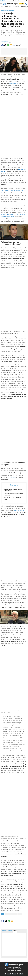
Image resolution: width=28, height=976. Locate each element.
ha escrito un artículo (19, 510)
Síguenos (18, 45)
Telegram (20, 974)
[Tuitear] (5, 45)
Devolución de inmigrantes (20, 0)
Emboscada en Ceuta (10, 0)
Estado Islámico (14, 83)
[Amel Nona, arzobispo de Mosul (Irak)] (14, 232)
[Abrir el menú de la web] (1, 3)
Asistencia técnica (11, 970)
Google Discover (15, 974)
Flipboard (17, 974)
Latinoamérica (16, 6)
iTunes (22, 974)
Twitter (8, 974)
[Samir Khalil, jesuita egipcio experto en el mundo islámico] (14, 617)
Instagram (10, 974)
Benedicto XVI (11, 477)
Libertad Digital (14, 964)
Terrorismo (14, 914)
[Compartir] (2, 45)
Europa (2, 6)
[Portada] (11, 4)
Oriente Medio (23, 6)
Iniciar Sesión (26, 4)
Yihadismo (20, 914)
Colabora (21, 3)
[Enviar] (8, 45)
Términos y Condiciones (11, 969)
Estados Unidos (8, 6)
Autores (19, 970)
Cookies (20, 969)
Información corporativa (14, 967)
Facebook (5, 974)
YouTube (13, 974)
